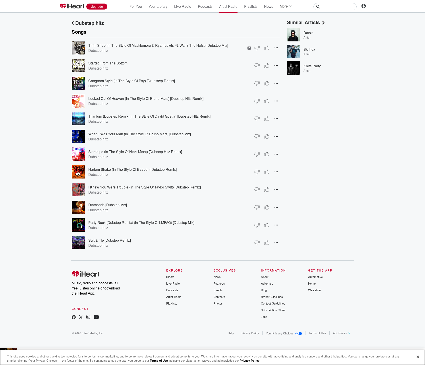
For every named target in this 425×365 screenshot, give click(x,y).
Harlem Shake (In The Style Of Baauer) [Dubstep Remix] (132, 169)
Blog (264, 290)
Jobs (264, 317)
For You (135, 6)
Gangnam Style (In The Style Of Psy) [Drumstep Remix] (131, 80)
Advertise (267, 283)
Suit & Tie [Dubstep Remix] (109, 240)
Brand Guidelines (272, 297)
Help (231, 333)
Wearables (315, 290)
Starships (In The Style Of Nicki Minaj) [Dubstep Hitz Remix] (135, 151)
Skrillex (309, 49)
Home (312, 283)
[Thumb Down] (257, 48)
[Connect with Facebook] (74, 317)
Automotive (315, 277)
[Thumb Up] (267, 48)
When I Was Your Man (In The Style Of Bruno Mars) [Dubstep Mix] (139, 133)
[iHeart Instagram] (88, 317)
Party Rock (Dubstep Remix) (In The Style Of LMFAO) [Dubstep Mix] (141, 222)
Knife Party (312, 65)
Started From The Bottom (108, 63)
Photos (218, 303)
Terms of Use (317, 333)
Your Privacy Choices (280, 333)
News (268, 6)
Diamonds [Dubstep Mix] (107, 204)
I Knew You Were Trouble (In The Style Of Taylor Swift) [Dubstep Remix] (144, 187)
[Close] (418, 357)
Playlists (250, 6)
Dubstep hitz (89, 22)
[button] (276, 47)
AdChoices (340, 333)
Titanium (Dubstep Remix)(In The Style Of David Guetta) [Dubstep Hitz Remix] (149, 116)
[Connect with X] (81, 317)
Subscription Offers (273, 310)
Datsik (308, 32)
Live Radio (182, 6)
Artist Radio (228, 6)
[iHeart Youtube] (96, 317)
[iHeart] (72, 6)
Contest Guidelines (273, 303)
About (265, 277)
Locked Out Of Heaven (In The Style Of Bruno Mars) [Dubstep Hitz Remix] (145, 98)
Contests (219, 297)
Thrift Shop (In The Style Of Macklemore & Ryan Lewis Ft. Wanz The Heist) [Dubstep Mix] (158, 45)
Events (218, 290)
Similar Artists (303, 22)
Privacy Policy (249, 333)
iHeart (170, 277)
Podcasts (205, 6)
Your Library (158, 6)
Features (219, 283)
